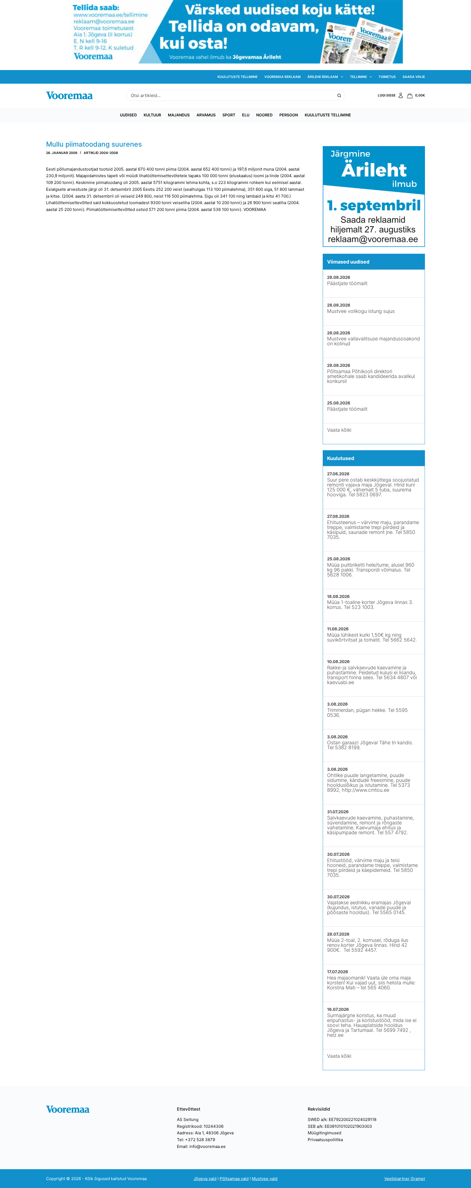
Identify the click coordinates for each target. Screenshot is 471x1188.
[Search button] (339, 95)
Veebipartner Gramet (404, 1178)
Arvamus (206, 115)
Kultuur (152, 115)
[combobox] (230, 95)
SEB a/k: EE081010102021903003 (340, 1126)
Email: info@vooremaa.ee (201, 1146)
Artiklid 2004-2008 (101, 153)
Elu (245, 115)
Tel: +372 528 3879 (196, 1139)
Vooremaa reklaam (282, 77)
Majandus (179, 115)
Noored (264, 115)
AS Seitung (187, 1119)
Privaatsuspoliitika (325, 1139)
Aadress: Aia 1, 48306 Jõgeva (205, 1132)
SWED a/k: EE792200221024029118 (342, 1119)
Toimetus (387, 77)
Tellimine (358, 77)
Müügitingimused (324, 1132)
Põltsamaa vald (234, 1178)
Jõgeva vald (205, 1178)
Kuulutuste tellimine (238, 77)
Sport (228, 115)
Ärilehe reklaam (322, 77)
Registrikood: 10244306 (200, 1126)
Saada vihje (414, 77)
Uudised (128, 115)
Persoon (288, 115)
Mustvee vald (264, 1178)
